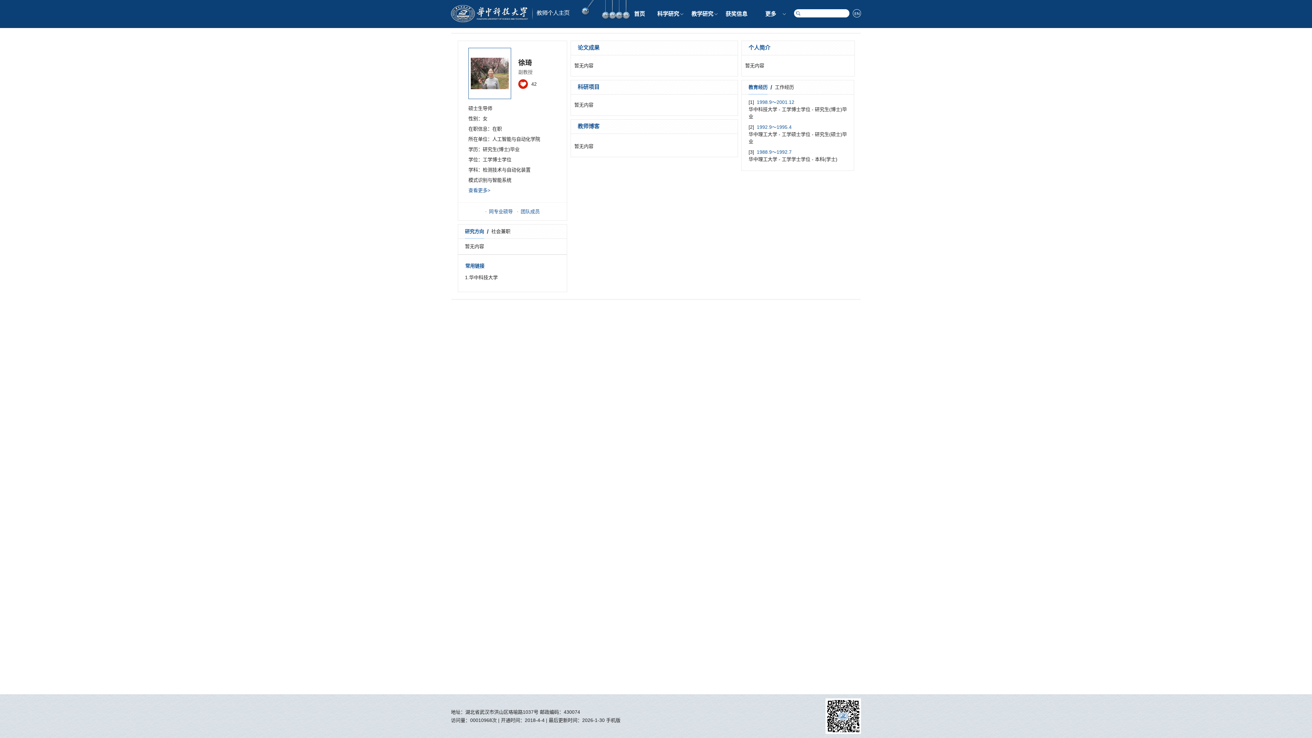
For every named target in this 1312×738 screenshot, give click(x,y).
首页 (639, 14)
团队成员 (530, 211)
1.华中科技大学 (481, 277)
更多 (770, 14)
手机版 (613, 720)
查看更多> (479, 190)
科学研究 (668, 14)
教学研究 (702, 14)
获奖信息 (737, 14)
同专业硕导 (501, 211)
